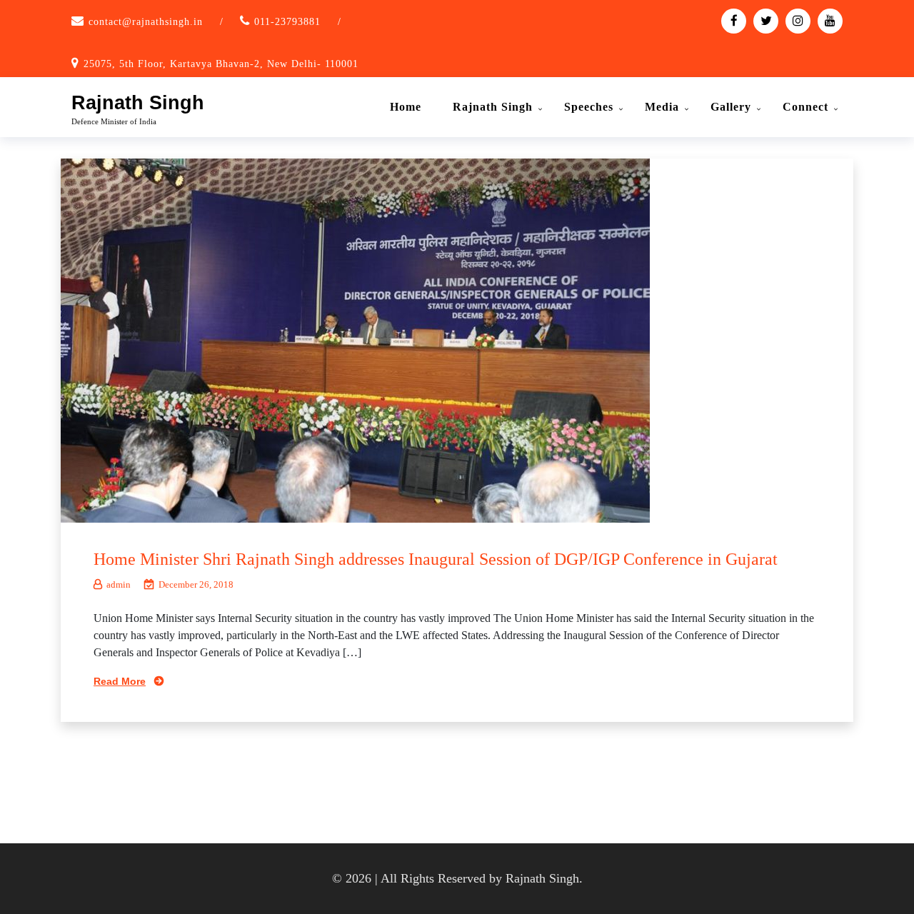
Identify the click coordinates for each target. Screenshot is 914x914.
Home (405, 107)
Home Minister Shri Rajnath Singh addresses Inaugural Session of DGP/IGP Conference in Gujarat (436, 559)
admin (118, 584)
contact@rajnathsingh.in (146, 21)
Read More (120, 681)
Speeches (588, 107)
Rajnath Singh (137, 103)
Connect (805, 107)
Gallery (730, 107)
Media (662, 107)
